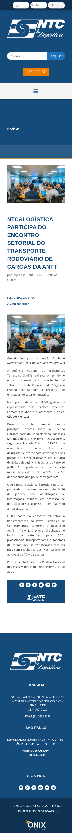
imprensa (19, 275)
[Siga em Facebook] (34, 585)
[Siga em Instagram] (21, 585)
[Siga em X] (28, 585)
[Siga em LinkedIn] (54, 585)
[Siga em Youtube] (41, 585)
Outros (11, 280)
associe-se (36, 71)
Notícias (13, 129)
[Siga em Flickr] (47, 585)
